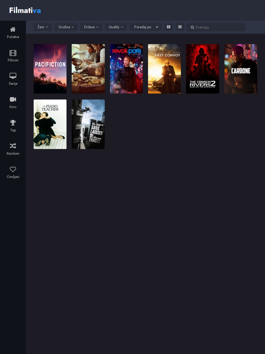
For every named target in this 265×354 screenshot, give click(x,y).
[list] (179, 27)
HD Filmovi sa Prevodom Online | (26, 9)
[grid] (168, 27)
